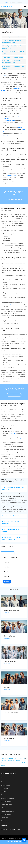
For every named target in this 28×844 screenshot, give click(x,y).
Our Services (5, 795)
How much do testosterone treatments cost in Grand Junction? (13, 538)
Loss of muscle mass (9, 120)
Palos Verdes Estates (7, 758)
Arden (16, 758)
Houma (18, 760)
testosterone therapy (14, 304)
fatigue (20, 127)
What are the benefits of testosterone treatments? (13, 488)
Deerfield (22, 763)
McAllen (22, 758)
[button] (24, 6)
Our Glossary (4, 788)
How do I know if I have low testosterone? (10, 522)
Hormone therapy (6, 6)
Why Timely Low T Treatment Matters (12, 57)
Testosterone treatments (12, 610)
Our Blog (3, 791)
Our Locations (5, 821)
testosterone (4, 75)
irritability (5, 135)
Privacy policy (5, 817)
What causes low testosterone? (12, 515)
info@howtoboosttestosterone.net (14, 2)
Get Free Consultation (14, 199)
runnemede (11, 760)
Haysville (3, 760)
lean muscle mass (11, 175)
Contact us (4, 782)
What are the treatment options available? (11, 530)
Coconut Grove (13, 763)
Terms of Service (5, 785)
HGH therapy (8, 687)
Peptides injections (10, 661)
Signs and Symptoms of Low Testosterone (13, 37)
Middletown (4, 763)
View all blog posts (8, 553)
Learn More (7, 612)
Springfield (4, 765)
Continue (6, 581)
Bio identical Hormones (11, 713)
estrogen (12, 433)
